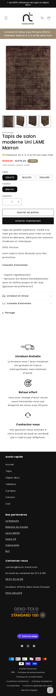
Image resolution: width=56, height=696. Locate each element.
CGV (8, 503)
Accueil (9, 464)
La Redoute (12, 521)
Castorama (12, 545)
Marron (10, 189)
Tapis (8, 471)
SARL (13, 672)
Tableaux (10, 484)
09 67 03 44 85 (14, 579)
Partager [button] (10, 312)
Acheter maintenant (28, 220)
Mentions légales (29, 690)
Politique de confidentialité (29, 677)
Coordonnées (13, 686)
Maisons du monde (16, 527)
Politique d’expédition (42, 681)
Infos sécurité (13, 593)
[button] (6, 18)
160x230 (27, 177)
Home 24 (10, 539)
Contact (10, 497)
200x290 (44, 177)
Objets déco (12, 477)
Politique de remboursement (31, 672)
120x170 (10, 177)
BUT (7, 551)
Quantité (7, 196)
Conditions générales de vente (37, 686)
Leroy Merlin (12, 533)
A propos (10, 490)
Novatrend (32, 669)
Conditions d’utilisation (18, 681)
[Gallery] (28, 84)
